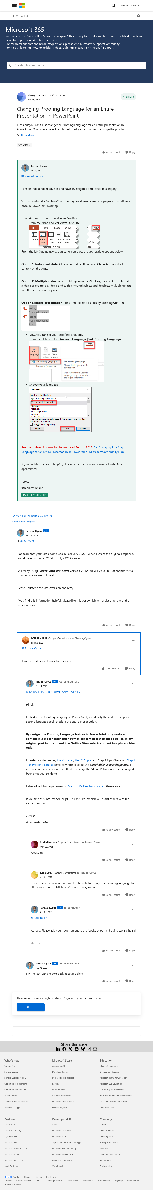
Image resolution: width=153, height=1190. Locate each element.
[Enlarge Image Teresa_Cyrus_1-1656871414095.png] (45, 318)
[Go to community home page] (22, 5)
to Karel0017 (72, 907)
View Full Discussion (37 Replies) (34, 515)
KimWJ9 (28, 541)
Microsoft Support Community (100, 44)
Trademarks (88, 1180)
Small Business (11, 1166)
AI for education (107, 1107)
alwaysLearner (37, 95)
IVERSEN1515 (39, 638)
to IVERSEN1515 (69, 681)
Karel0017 (46, 873)
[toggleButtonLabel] (138, 15)
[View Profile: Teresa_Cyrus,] (25, 168)
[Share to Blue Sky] (83, 1049)
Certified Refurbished (61, 1095)
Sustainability (106, 1166)
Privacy (40, 1180)
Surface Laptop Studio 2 (15, 1077)
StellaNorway (48, 842)
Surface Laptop (11, 1071)
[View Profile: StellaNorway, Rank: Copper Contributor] (34, 844)
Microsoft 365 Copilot (14, 1160)
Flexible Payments (60, 1107)
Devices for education (109, 1071)
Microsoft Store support (63, 1077)
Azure (54, 1124)
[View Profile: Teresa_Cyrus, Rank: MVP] (20, 533)
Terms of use (72, 1180)
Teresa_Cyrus (39, 166)
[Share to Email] (95, 1049)
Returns (55, 1083)
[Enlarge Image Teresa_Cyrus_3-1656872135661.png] (60, 409)
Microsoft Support (101, 47)
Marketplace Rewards (62, 1160)
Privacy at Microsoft (109, 1142)
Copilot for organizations (15, 1083)
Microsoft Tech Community (64, 1148)
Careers (103, 1124)
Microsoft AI (9, 1124)
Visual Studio (58, 1166)
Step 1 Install (65, 760)
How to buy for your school (112, 1089)
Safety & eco (104, 1180)
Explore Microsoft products (16, 1101)
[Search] (113, 5)
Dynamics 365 (10, 1136)
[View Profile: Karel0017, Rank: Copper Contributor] (34, 875)
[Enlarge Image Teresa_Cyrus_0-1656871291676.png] (64, 237)
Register (123, 5)
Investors (104, 1148)
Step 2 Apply (83, 760)
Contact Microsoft (24, 1180)
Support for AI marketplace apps (66, 1142)
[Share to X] (70, 1049)
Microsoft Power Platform (15, 1148)
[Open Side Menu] (14, 5)
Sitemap (8, 1180)
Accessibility (105, 1160)
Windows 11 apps (12, 1107)
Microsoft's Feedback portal (86, 786)
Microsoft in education (110, 1065)
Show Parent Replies (23, 521)
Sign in (30, 1007)
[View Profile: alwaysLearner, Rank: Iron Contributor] (21, 97)
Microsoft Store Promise (63, 1101)
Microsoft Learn (59, 1136)
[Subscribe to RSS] (89, 1049)
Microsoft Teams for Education (113, 1077)
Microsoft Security (12, 1130)
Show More (27, 135)
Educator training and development (116, 1095)
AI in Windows (10, 1095)
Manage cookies (55, 1180)
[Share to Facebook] (64, 1049)
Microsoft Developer (61, 1130)
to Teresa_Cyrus (81, 638)
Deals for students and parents (114, 1101)
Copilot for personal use (15, 1089)
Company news (106, 1136)
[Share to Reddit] (77, 1049)
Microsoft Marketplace (62, 1154)
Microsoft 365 (22, 15)
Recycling (118, 1180)
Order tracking (58, 1089)
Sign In (135, 5)
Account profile (59, 1065)
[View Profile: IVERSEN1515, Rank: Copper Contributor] (25, 640)
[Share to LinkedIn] (58, 1049)
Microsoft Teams (11, 1154)
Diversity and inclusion (110, 1154)
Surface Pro (9, 1065)
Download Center (60, 1071)
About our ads (133, 1180)
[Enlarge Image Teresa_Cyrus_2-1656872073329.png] (66, 361)
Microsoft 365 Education (111, 1083)
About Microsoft (107, 1130)
